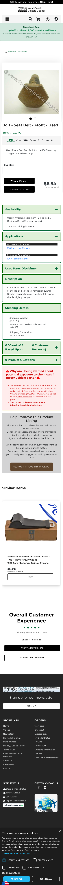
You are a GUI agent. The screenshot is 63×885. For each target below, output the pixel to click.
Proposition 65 (17, 388)
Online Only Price (51, 187)
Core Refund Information (47, 758)
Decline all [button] (46, 879)
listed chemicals (24, 397)
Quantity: (9, 165)
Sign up (31, 706)
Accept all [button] (16, 879)
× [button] (59, 831)
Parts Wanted (9, 742)
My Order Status (42, 738)
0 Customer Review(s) (27, 347)
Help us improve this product (31, 466)
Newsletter (8, 734)
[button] (31, 853)
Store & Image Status (16, 789)
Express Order (41, 734)
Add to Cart (20, 180)
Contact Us (8, 764)
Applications (14, 236)
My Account (40, 746)
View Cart (39, 726)
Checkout (39, 730)
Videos (6, 730)
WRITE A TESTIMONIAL (32, 648)
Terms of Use (9, 750)
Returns (38, 754)
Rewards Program (11, 738)
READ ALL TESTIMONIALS (32, 658)
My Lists (38, 742)
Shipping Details (17, 308)
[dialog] (31, 856)
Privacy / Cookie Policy (13, 746)
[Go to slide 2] (35, 119)
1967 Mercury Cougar (18, 248)
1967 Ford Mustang (17, 258)
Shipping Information (45, 750)
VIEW (30, 576)
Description (13, 279)
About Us (7, 760)
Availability (13, 209)
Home (6, 726)
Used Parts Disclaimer (21, 268)
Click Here (46, 2)
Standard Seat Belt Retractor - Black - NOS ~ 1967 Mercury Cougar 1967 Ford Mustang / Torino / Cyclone (28, 559)
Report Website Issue (15, 801)
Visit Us (6, 768)
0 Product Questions (20, 360)
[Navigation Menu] (7, 19)
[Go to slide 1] (30, 119)
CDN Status (11, 797)
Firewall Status (13, 793)
